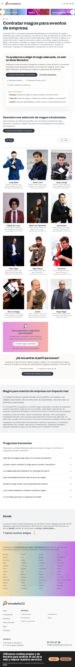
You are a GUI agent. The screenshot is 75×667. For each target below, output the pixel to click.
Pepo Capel (13, 269)
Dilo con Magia (13, 312)
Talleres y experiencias (28, 621)
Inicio (5, 611)
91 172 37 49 (68, 4)
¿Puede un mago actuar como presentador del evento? (25, 484)
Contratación (8, 615)
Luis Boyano (61, 225)
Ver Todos (64, 140)
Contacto (6, 630)
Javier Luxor (37, 182)
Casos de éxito (8, 622)
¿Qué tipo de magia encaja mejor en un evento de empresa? (27, 458)
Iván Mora (61, 269)
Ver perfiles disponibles (47, 75)
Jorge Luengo (61, 182)
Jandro (37, 312)
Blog (4, 626)
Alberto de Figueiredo (37, 225)
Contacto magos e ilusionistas (25, 344)
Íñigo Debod (37, 269)
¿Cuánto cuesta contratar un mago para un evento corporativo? (29, 464)
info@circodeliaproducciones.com (59, 645)
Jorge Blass (13, 182)
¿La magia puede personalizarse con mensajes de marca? (26, 471)
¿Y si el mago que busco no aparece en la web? (22, 497)
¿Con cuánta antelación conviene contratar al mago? (24, 490)
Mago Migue (61, 312)
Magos (50, 618)
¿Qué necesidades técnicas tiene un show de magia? (24, 477)
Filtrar (11, 140)
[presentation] (2, 12)
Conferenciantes (26, 614)
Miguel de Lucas (13, 225)
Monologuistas (25, 618)
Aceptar (54, 659)
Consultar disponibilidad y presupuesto (21, 75)
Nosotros (6, 619)
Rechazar (65, 659)
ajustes (5, 664)
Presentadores (52, 614)
